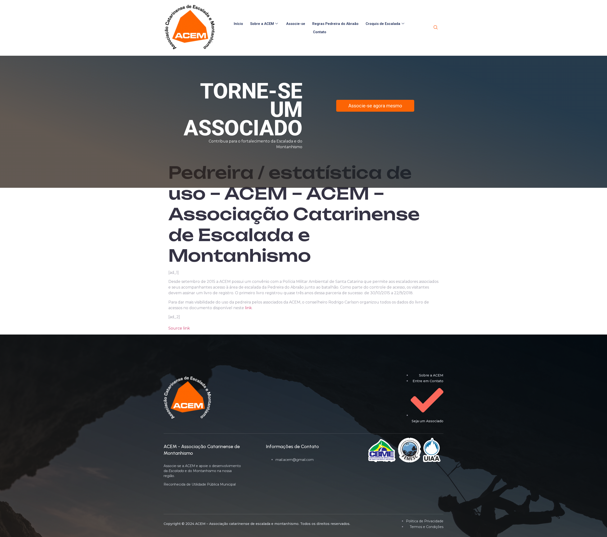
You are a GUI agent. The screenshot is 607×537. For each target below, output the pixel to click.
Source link (179, 328)
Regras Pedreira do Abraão (335, 24)
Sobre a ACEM (262, 24)
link (248, 308)
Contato (319, 32)
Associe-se (295, 24)
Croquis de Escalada (383, 24)
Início (238, 24)
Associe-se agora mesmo (375, 106)
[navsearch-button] (435, 27)
